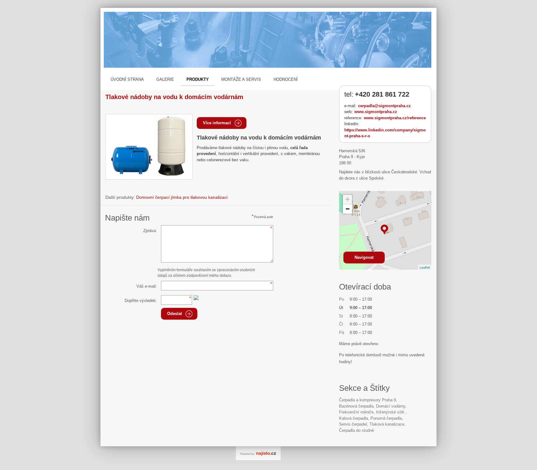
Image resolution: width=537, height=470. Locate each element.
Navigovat (364, 257)
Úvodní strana (127, 79)
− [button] (348, 209)
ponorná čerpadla (386, 418)
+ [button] (348, 199)
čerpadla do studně (356, 430)
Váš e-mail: (146, 286)
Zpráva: (150, 230)
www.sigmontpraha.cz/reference (395, 118)
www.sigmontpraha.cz (375, 111)
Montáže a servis (241, 79)
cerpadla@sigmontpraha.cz (384, 105)
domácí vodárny (390, 406)
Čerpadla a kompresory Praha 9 (367, 400)
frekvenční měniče (356, 412)
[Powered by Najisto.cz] (258, 453)
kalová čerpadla (353, 418)
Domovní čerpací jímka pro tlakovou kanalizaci (181, 197)
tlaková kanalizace (386, 424)
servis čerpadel (353, 424)
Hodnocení (285, 79)
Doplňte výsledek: (141, 300)
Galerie (165, 79)
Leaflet (425, 267)
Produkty (197, 79)
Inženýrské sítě (390, 412)
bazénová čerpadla (356, 406)
